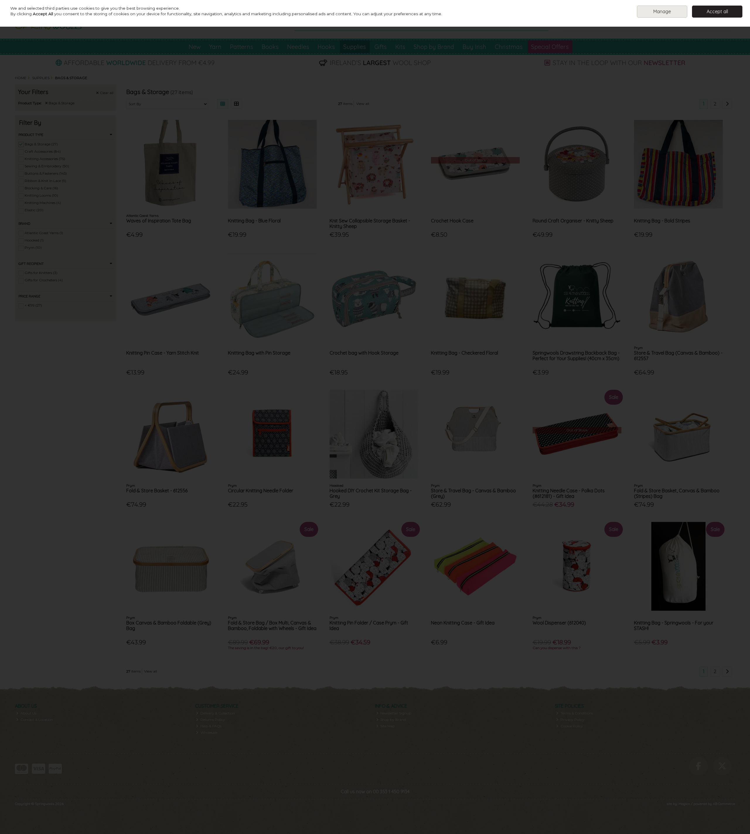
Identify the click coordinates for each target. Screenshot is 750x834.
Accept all (717, 11)
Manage (662, 11)
